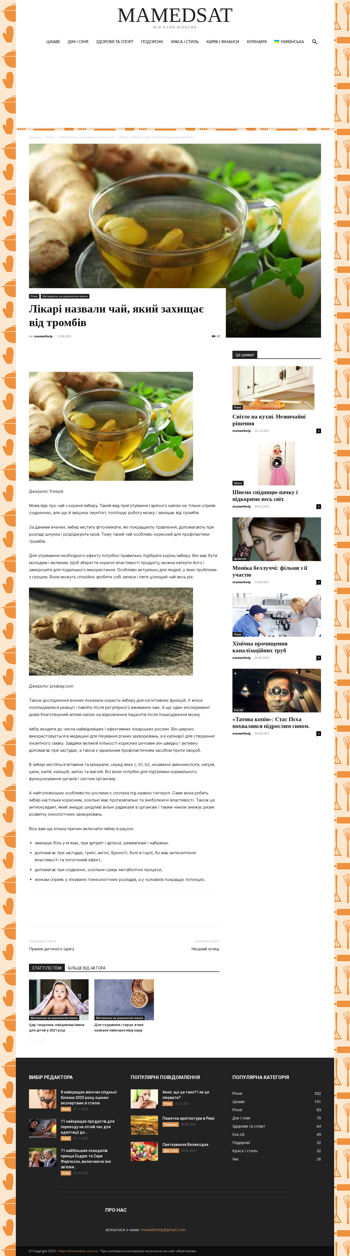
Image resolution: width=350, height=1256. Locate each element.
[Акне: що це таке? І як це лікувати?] (144, 1098)
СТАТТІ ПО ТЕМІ (47, 968)
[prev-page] (32, 1041)
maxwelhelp (43, 336)
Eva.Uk (238, 710)
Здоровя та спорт (114, 42)
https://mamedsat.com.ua (78, 1251)
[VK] (47, 356)
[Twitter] (59, 356)
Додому (35, 137)
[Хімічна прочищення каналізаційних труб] (276, 615)
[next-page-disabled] (41, 1041)
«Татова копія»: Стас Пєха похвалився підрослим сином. (271, 722)
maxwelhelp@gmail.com (163, 1229)
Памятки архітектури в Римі (188, 1118)
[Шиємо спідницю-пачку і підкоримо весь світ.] (276, 463)
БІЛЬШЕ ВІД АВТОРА (87, 968)
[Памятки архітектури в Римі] (144, 1125)
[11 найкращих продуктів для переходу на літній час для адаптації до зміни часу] (42, 1128)
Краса (238, 483)
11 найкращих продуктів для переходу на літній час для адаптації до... (88, 1126)
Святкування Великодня (185, 1144)
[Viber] (72, 356)
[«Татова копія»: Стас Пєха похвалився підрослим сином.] (276, 690)
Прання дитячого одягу (51, 949)
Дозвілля (240, 559)
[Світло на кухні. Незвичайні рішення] (276, 388)
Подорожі (152, 42)
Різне (50, 137)
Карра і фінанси (222, 42)
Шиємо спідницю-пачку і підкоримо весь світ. (265, 495)
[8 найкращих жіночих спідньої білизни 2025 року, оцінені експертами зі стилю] (42, 1098)
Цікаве (53, 42)
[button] (314, 42)
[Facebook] (34, 356)
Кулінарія (257, 42)
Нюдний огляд (205, 949)
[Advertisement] (175, 89)
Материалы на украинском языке (87, 137)
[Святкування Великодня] (144, 1151)
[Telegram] (84, 356)
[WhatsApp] (97, 356)
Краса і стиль (185, 42)
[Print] (122, 356)
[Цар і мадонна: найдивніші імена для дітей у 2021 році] (59, 999)
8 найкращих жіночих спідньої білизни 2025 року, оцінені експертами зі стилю (89, 1097)
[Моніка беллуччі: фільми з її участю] (276, 539)
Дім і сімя (78, 42)
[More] (135, 356)
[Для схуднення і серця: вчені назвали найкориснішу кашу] (124, 999)
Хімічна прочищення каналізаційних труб (259, 647)
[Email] (109, 356)
